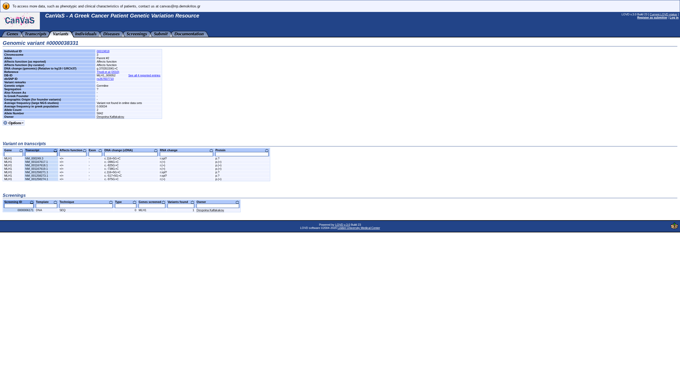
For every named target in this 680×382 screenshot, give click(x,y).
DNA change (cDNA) (120, 150)
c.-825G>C (111, 165)
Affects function (73, 150)
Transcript (34, 150)
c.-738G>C (111, 168)
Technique (69, 201)
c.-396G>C (111, 161)
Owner (203, 201)
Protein (222, 150)
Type (120, 201)
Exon (94, 150)
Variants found (180, 201)
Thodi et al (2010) (108, 71)
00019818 (103, 51)
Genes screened (152, 201)
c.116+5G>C (112, 158)
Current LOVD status (663, 14)
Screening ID (15, 201)
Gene (10, 150)
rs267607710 (105, 78)
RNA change (170, 150)
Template (44, 201)
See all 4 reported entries (144, 75)
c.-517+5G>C (113, 175)
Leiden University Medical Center (359, 227)
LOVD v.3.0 (342, 224)
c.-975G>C (111, 179)
